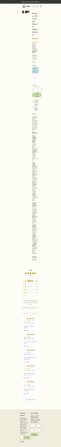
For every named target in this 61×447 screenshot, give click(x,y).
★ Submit (26, 437)
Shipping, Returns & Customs (34, 258)
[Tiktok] (23, 442)
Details (34, 114)
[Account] (37, 6)
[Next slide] (59, 2)
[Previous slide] (1, 2)
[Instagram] (21, 442)
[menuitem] (34, 6)
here (33, 129)
